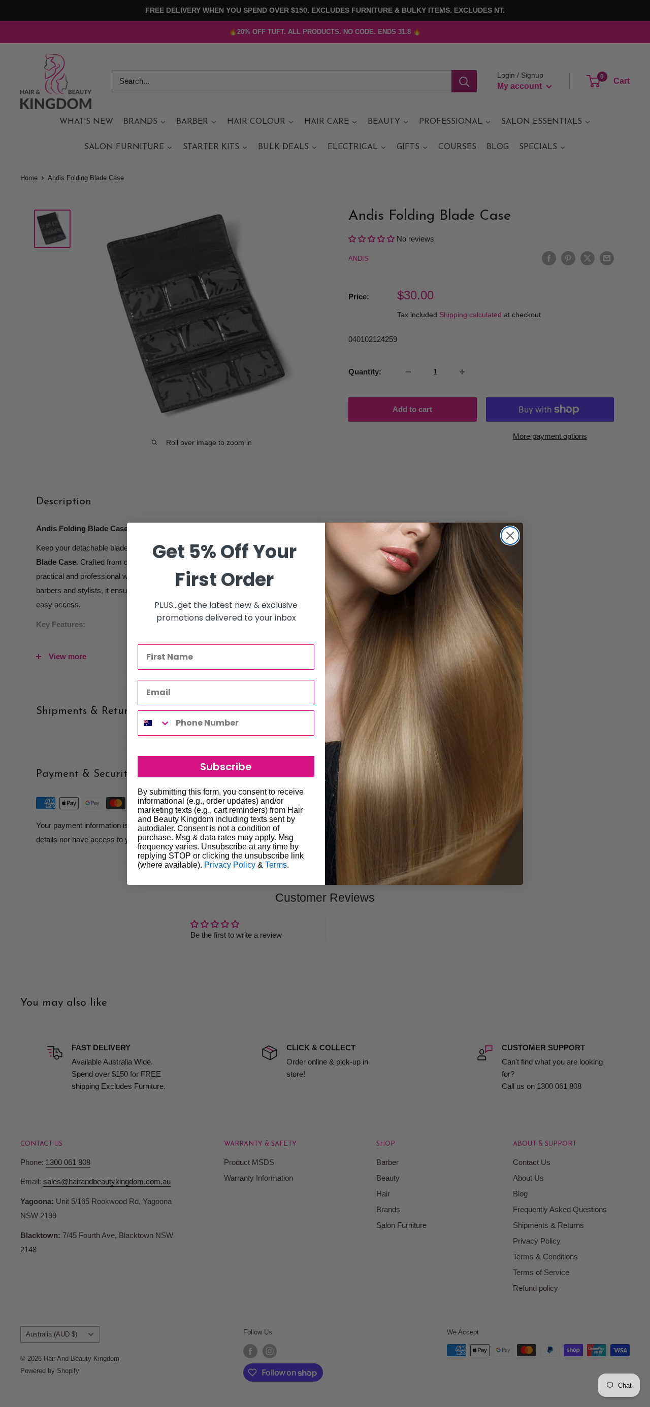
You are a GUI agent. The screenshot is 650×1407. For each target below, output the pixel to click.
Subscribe (226, 767)
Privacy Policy (229, 865)
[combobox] (154, 723)
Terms (276, 865)
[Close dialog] (510, 535)
